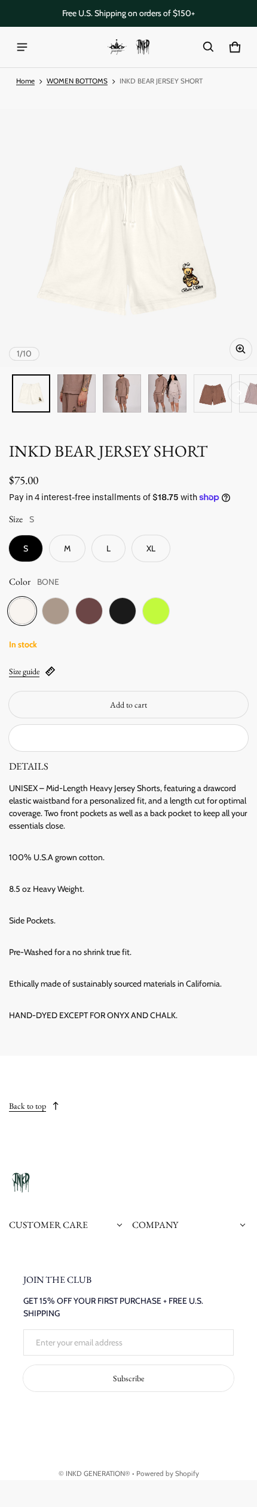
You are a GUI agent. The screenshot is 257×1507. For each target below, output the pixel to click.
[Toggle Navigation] (22, 47)
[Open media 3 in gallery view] (122, 393)
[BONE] (22, 611)
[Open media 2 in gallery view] (76, 393)
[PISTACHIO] (156, 611)
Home (25, 81)
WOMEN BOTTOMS (77, 81)
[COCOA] (89, 611)
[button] (208, 47)
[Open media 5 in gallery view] (213, 393)
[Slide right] (239, 393)
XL (150, 548)
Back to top (27, 1105)
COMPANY (155, 1224)
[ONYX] (122, 611)
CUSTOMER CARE (48, 1224)
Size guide (24, 671)
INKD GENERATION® (98, 1473)
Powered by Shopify (167, 1473)
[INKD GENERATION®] (128, 47)
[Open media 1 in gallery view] (31, 393)
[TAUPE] (55, 611)
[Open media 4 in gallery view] (167, 393)
